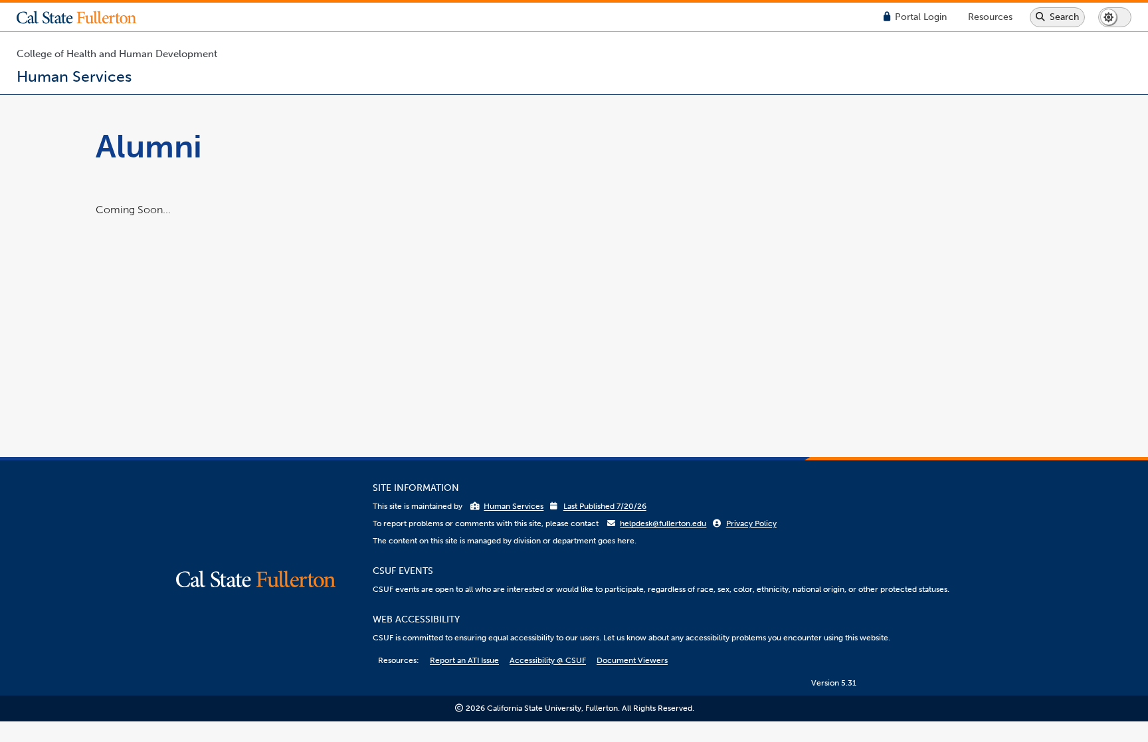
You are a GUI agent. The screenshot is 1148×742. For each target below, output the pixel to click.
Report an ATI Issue (464, 660)
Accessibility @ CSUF (548, 660)
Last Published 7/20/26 (604, 506)
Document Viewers (632, 660)
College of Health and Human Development (117, 54)
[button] (86, 17)
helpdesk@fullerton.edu (663, 523)
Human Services (513, 506)
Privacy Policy (751, 523)
